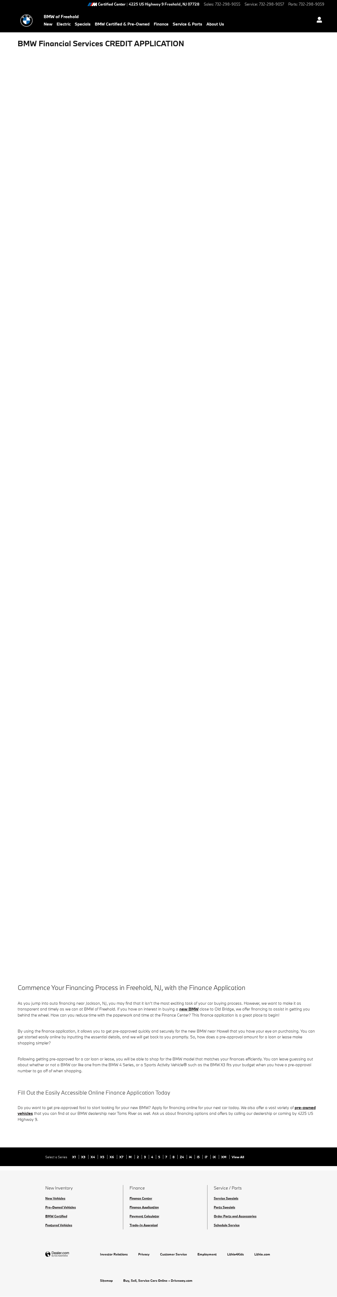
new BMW (189, 1009)
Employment (207, 1254)
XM (224, 1157)
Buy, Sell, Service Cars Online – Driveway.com (157, 1280)
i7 (206, 1157)
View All (238, 1157)
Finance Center (141, 1198)
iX (215, 1157)
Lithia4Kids (235, 1254)
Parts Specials (224, 1207)
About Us (215, 24)
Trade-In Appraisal (144, 1225)
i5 (198, 1157)
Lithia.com (262, 1254)
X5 (102, 1157)
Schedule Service (227, 1225)
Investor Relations (114, 1254)
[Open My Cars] (317, 20)
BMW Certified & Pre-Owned (122, 24)
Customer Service (173, 1254)
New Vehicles (55, 1198)
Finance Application (144, 1207)
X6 (112, 1157)
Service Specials (226, 1198)
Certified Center (112, 4)
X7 (121, 1157)
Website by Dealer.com (70, 1254)
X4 (93, 1157)
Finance (161, 24)
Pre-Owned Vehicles (60, 1207)
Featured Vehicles (58, 1225)
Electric (64, 24)
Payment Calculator (144, 1216)
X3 (83, 1157)
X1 (74, 1157)
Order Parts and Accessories (235, 1216)
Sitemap (106, 1280)
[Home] (26, 20)
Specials (83, 24)
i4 (190, 1157)
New (48, 24)
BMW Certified (56, 1216)
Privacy (144, 1254)
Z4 (182, 1157)
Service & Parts (187, 24)
